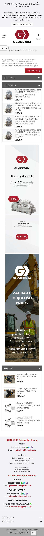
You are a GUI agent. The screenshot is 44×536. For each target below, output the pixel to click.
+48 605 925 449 (18, 447)
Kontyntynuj (33, 71)
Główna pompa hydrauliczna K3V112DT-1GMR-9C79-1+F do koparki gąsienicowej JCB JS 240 (28, 106)
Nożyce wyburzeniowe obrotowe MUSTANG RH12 (27, 376)
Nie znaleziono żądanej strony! (23, 50)
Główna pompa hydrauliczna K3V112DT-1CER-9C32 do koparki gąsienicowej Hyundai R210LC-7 (28, 93)
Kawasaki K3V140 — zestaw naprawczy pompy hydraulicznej (28, 420)
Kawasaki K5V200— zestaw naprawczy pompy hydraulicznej (28, 405)
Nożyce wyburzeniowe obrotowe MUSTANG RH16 (27, 391)
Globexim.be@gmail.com (20, 507)
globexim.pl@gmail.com (25, 450)
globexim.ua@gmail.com (20, 486)
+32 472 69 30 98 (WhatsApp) (16, 504)
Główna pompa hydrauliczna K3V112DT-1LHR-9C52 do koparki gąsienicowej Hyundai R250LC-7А (28, 120)
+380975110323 (13, 483)
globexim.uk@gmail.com (20, 496)
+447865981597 (13, 493)
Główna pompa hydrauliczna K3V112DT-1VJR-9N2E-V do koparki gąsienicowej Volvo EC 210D (28, 133)
